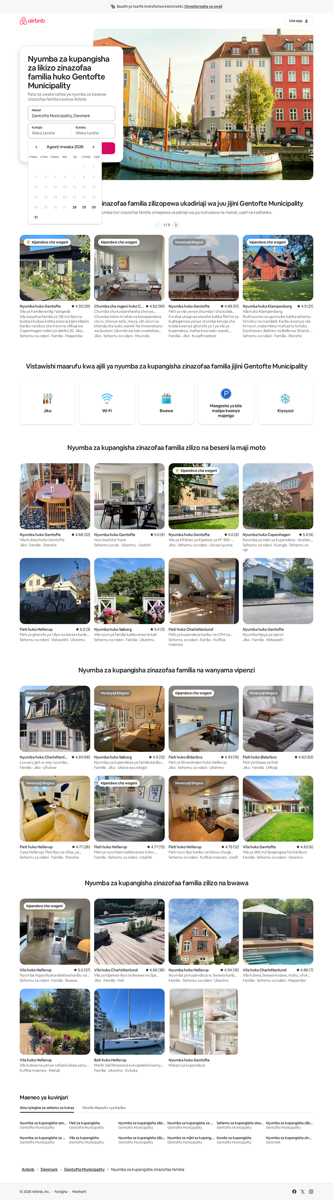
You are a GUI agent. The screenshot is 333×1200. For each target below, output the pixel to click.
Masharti (79, 1191)
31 (36, 217)
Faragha (61, 1191)
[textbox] (50, 133)
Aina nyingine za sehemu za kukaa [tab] (47, 1108)
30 (94, 207)
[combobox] (71, 116)
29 (84, 207)
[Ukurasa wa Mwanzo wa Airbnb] (32, 20)
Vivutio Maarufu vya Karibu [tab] (104, 1108)
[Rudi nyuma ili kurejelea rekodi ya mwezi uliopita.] (36, 147)
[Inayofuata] (176, 225)
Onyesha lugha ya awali (203, 6)
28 (74, 207)
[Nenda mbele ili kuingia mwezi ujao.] (93, 147)
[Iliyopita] (157, 225)
